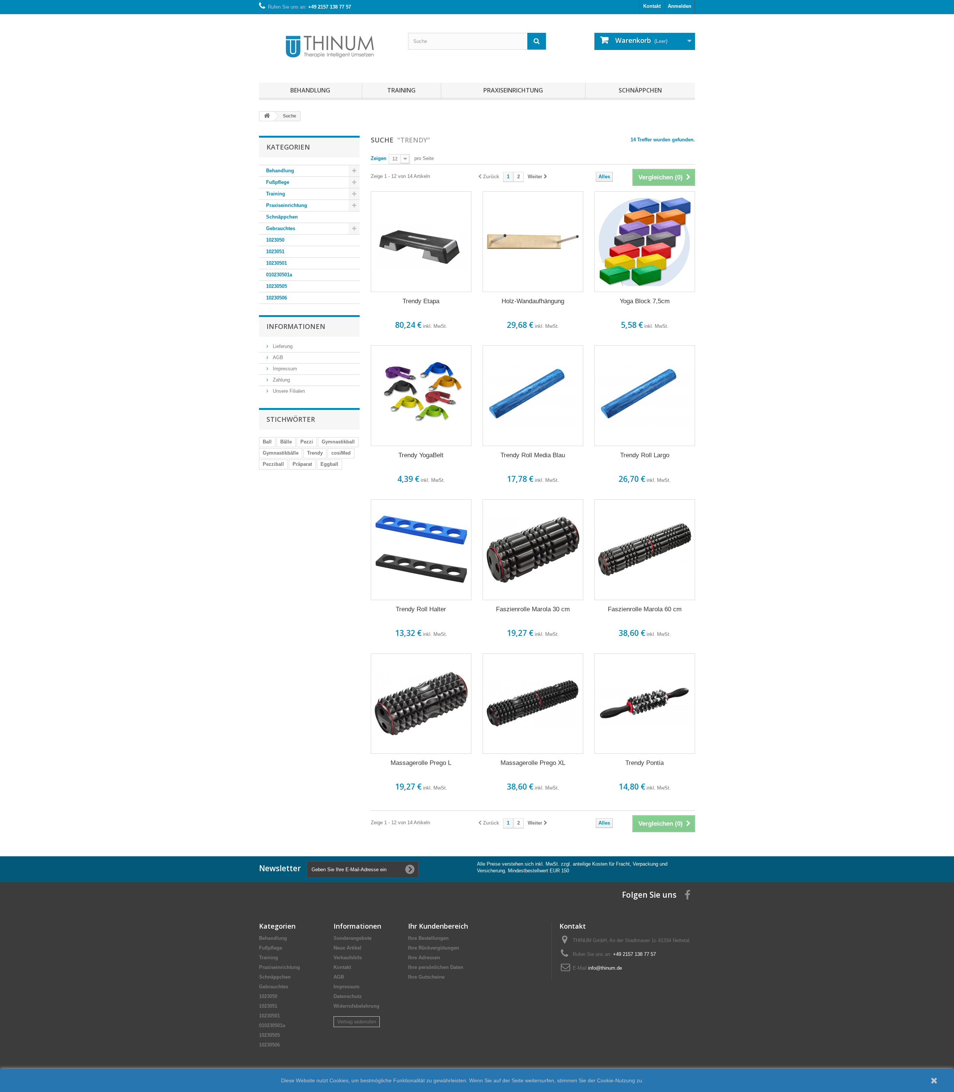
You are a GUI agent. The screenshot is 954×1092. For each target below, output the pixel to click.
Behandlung (310, 90)
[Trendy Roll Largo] (644, 395)
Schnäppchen (640, 90)
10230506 (276, 298)
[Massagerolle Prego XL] (532, 703)
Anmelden (679, 6)
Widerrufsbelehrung (356, 1006)
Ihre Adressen (424, 957)
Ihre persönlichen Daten (435, 967)
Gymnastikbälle (280, 453)
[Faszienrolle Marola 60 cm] (644, 549)
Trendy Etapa (420, 301)
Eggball (329, 464)
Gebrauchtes (280, 228)
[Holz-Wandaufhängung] (532, 241)
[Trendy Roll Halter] (421, 549)
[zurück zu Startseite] (267, 116)
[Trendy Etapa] (421, 241)
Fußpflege (277, 182)
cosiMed (341, 453)
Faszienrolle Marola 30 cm (533, 609)
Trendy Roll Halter (421, 609)
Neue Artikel (347, 948)
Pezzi (306, 442)
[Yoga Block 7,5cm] (644, 241)
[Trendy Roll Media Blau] (532, 395)
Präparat (302, 464)
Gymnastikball (338, 442)
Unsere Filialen (288, 391)
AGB (277, 357)
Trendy (315, 453)
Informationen (295, 326)
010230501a (279, 274)
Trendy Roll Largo (644, 455)
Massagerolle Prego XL (532, 762)
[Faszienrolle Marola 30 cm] (532, 549)
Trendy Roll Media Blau (532, 455)
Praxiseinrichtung (513, 90)
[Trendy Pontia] (644, 703)
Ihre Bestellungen (428, 938)
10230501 (276, 263)
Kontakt (652, 6)
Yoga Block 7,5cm (645, 301)
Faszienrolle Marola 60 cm (645, 609)
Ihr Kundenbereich (438, 926)
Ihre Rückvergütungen (433, 948)
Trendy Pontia (644, 762)
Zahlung (280, 380)
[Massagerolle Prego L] (421, 703)
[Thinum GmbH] (328, 46)
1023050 (275, 240)
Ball (267, 442)
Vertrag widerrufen (356, 1021)
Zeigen (378, 158)
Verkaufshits (348, 957)
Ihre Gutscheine (426, 977)
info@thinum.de (605, 968)
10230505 (276, 286)
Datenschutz (348, 996)
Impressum (284, 368)
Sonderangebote (353, 938)
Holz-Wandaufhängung (533, 301)
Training (401, 90)
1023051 (275, 251)
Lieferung (282, 346)
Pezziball (273, 464)
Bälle (286, 442)
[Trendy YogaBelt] (421, 395)
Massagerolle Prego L (421, 762)
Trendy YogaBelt (420, 455)
